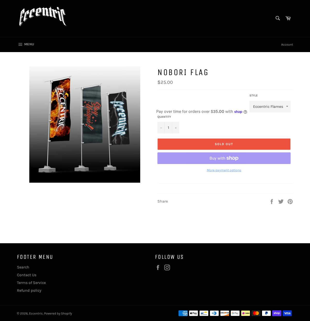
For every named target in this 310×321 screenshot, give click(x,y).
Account (287, 44)
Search (23, 267)
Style (253, 95)
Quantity (164, 116)
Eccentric (36, 313)
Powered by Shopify (58, 313)
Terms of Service (31, 282)
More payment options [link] (224, 170)
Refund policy (29, 290)
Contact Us (26, 275)
